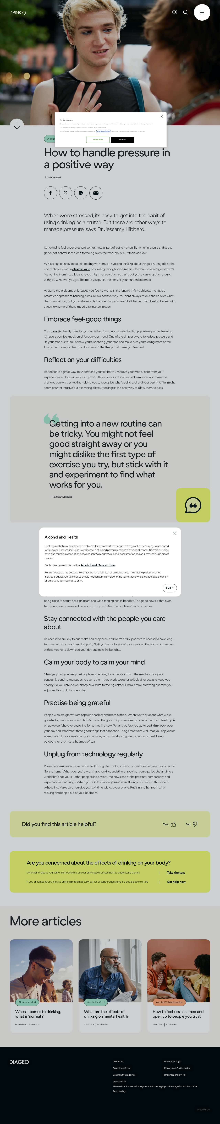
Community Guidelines (124, 1075)
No (188, 824)
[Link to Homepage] (19, 1062)
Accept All (122, 139)
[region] (111, 129)
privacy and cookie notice (103, 131)
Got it (170, 588)
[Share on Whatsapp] (80, 192)
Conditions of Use (121, 1068)
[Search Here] (185, 12)
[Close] (162, 116)
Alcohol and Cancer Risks (98, 565)
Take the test (176, 873)
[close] (48, 536)
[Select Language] (174, 12)
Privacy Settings (172, 1061)
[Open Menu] (202, 12)
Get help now (176, 882)
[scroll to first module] (17, 126)
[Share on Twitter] (65, 192)
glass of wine (81, 269)
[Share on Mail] (95, 193)
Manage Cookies (98, 139)
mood (55, 331)
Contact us (118, 1061)
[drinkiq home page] (18, 12)
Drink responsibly (173, 1075)
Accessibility (119, 1081)
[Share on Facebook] (50, 192)
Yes (165, 824)
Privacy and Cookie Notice (177, 1068)
